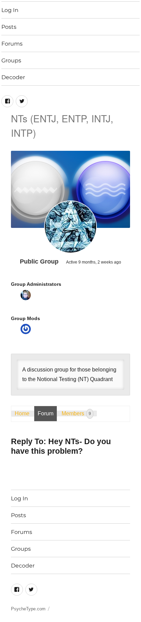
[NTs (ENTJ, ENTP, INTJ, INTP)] (70, 226)
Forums (12, 43)
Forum (45, 413)
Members (76, 413)
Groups (11, 60)
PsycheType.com (28, 608)
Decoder (13, 77)
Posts (8, 27)
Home (22, 413)
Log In (9, 10)
